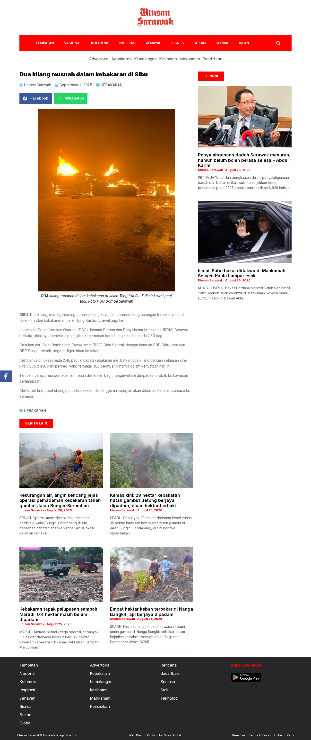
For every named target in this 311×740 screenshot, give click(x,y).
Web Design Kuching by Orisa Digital (155, 735)
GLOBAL (222, 43)
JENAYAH (154, 43)
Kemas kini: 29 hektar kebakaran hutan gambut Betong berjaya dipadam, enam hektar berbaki (145, 500)
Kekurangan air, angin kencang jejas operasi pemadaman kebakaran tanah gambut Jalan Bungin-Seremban (60, 500)
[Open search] (278, 43)
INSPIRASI (127, 43)
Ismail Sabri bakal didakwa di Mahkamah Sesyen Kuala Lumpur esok (241, 273)
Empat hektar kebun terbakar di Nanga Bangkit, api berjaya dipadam (151, 611)
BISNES (177, 43)
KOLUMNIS (100, 43)
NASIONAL (72, 43)
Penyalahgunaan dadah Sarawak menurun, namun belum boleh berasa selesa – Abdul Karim (244, 160)
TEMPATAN (44, 43)
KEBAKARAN (111, 85)
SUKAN (200, 43)
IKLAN (244, 43)
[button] (35, 98)
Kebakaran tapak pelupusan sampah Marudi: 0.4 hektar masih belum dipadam (58, 614)
